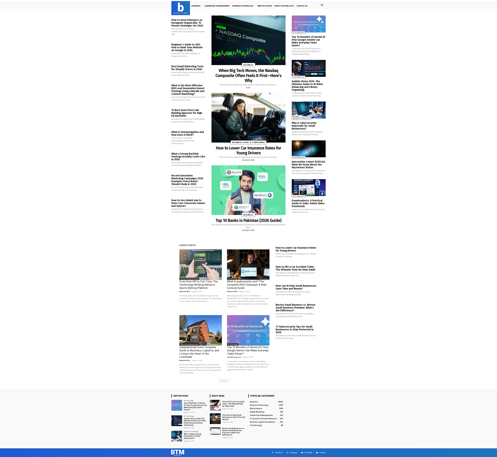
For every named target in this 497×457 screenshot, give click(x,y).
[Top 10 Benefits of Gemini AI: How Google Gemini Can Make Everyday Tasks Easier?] (309, 24)
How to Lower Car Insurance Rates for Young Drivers (248, 150)
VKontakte (308, 453)
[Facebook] (272, 452)
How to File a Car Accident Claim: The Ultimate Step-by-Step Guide (295, 268)
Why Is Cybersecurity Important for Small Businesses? (304, 125)
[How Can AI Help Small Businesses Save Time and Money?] (215, 418)
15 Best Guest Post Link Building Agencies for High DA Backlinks (186, 113)
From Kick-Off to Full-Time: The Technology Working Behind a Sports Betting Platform (198, 284)
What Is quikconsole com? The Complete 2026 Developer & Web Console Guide (246, 284)
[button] (322, 5)
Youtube (322, 453)
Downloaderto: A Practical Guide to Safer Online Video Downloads (308, 203)
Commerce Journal (234, 357)
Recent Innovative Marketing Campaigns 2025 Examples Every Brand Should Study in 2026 (187, 180)
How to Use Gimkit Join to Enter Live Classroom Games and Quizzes (188, 203)
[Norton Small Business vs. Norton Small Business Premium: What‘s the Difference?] (215, 432)
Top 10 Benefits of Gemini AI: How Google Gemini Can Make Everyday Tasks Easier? (309, 41)
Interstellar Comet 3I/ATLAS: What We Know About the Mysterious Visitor (309, 164)
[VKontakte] (302, 452)
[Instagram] (287, 452)
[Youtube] (317, 452)
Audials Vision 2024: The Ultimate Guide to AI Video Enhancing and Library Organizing (307, 85)
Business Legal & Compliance (248, 142)
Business (248, 65)
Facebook (279, 453)
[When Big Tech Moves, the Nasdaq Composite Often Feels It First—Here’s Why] (248, 40)
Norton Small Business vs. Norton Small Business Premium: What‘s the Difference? (295, 307)
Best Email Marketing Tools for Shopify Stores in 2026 (187, 68)
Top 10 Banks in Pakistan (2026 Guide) (248, 220)
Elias (248, 88)
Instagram (293, 453)
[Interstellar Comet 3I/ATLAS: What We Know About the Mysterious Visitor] (309, 148)
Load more (224, 381)
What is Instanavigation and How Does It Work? (187, 133)
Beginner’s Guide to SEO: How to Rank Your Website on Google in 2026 (187, 47)
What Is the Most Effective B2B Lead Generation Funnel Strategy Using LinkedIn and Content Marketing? (187, 89)
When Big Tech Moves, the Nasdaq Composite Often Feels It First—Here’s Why (248, 75)
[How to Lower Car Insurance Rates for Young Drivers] (248, 117)
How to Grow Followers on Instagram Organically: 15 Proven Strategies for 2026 (187, 22)
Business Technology (301, 119)
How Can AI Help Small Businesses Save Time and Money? (296, 287)
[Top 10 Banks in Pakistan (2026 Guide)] (248, 190)
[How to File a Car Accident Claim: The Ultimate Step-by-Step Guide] (215, 405)
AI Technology (298, 33)
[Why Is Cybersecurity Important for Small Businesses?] (309, 110)
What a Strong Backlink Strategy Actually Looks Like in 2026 (188, 156)
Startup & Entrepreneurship (189, 279)
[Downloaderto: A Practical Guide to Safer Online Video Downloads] (309, 187)
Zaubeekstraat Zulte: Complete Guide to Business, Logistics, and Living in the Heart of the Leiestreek (199, 352)
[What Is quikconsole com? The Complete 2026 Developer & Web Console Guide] (248, 264)
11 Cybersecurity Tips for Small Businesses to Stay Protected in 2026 (294, 329)
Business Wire (248, 160)
